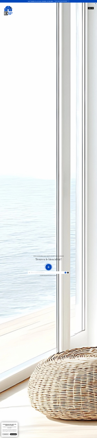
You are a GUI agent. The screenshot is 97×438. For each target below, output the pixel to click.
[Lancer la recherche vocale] (48, 267)
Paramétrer (5, 434)
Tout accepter (13, 434)
